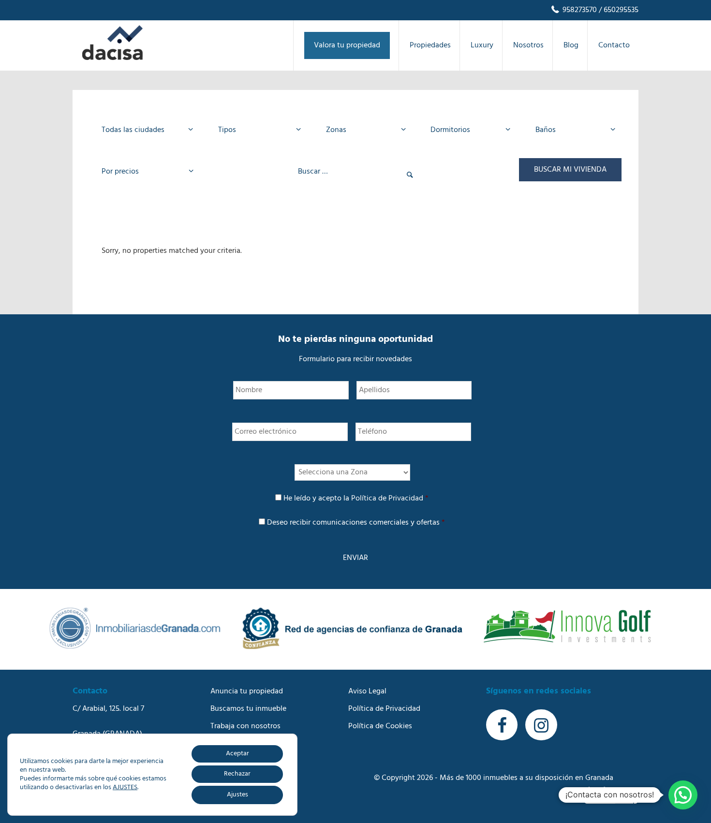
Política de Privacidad (387, 498)
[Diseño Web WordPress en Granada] (611, 795)
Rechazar (237, 773)
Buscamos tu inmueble (248, 709)
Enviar (355, 558)
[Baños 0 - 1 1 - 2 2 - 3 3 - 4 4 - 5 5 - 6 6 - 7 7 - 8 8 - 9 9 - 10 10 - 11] (572, 130)
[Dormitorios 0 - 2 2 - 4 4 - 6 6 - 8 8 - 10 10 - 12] (467, 130)
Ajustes (237, 794)
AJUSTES (125, 787)
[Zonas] (363, 130)
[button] (682, 794)
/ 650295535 (617, 10)
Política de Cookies (380, 726)
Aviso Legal (367, 691)
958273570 (579, 10)
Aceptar (237, 753)
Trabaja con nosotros (245, 726)
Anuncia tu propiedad (246, 691)
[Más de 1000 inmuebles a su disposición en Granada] (112, 58)
